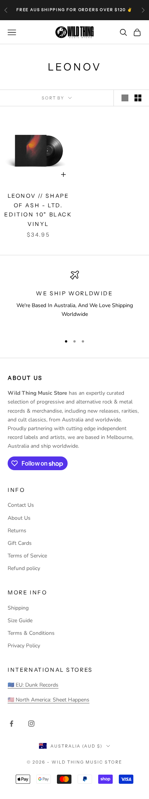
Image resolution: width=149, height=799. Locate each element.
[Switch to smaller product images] (137, 98)
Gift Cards (20, 543)
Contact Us (21, 505)
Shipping (18, 608)
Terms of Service (27, 555)
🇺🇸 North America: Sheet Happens (48, 699)
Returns (17, 530)
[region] (74, 299)
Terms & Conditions (31, 633)
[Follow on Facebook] (11, 723)
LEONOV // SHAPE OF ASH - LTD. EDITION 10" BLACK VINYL (38, 209)
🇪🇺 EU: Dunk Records (33, 685)
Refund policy (24, 568)
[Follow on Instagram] (31, 723)
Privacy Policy (24, 645)
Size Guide (20, 620)
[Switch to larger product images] (124, 98)
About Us (19, 518)
